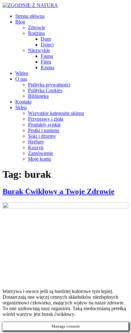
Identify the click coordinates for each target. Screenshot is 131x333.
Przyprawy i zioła (45, 119)
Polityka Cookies (45, 90)
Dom (46, 39)
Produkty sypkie (44, 124)
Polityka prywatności (49, 84)
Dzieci (47, 44)
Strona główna (30, 16)
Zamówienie (40, 153)
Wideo (21, 73)
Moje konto (39, 159)
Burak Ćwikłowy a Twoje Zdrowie (58, 191)
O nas (21, 79)
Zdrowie (36, 27)
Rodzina (36, 33)
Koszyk (36, 147)
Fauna (47, 56)
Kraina (47, 67)
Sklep (21, 107)
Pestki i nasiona (43, 130)
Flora (46, 61)
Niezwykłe (39, 50)
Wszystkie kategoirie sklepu (56, 113)
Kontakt (23, 101)
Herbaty (36, 141)
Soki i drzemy (42, 136)
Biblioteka (38, 96)
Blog (20, 21)
